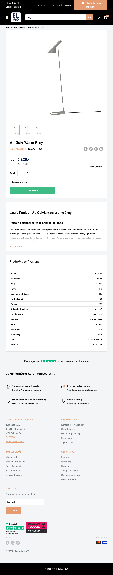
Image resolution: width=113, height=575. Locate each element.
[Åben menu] (7, 17)
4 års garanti (12, 457)
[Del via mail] (101, 149)
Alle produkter (19, 27)
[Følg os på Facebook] (7, 543)
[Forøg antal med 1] (35, 173)
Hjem (8, 27)
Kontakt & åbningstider (72, 424)
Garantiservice (13, 470)
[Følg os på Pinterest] (18, 543)
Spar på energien (69, 470)
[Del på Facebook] (86, 149)
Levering (65, 457)
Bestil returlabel (69, 479)
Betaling (65, 466)
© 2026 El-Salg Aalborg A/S (56, 569)
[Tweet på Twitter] (96, 149)
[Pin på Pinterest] (91, 149)
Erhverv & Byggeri (14, 474)
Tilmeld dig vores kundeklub (93, 5)
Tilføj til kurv (32, 190)
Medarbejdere (68, 429)
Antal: (13, 173)
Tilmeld (13, 510)
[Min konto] (99, 17)
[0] (105, 17)
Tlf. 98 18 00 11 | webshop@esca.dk (14, 5)
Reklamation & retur (71, 474)
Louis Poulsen (17, 149)
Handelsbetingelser (15, 461)
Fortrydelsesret (13, 466)
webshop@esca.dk (15, 441)
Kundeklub (66, 438)
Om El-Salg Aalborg (70, 433)
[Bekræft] (89, 17)
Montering (66, 461)
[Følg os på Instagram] (13, 543)
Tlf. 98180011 (11, 437)
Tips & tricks (67, 442)
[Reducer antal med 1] (20, 173)
